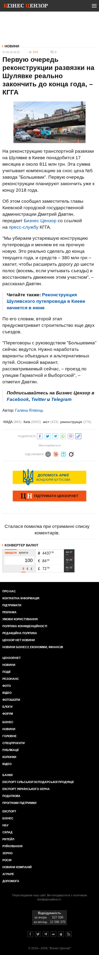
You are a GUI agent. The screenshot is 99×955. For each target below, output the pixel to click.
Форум (7, 713)
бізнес (7, 818)
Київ (32, 422)
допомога (10, 881)
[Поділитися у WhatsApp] (63, 436)
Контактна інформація (20, 598)
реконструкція (75, 422)
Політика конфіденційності (24, 626)
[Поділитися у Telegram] (55, 436)
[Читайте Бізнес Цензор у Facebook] (30, 934)
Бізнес (7, 722)
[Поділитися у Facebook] (40, 436)
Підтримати (11, 605)
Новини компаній (17, 867)
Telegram (61, 399)
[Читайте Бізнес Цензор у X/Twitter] (38, 934)
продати (11, 552)
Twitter (38, 399)
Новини (12, 46)
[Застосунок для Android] (53, 934)
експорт (9, 811)
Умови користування (20, 619)
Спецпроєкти (13, 743)
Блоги (7, 706)
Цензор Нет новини (18, 640)
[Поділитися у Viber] (71, 436)
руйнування (12, 846)
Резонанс (10, 679)
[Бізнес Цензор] (26, 7)
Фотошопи (11, 700)
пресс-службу (23, 227)
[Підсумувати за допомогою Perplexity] (63, 454)
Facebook (18, 399)
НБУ (5, 825)
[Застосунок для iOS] (61, 934)
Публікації (10, 750)
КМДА (12, 422)
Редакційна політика (19, 633)
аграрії (7, 874)
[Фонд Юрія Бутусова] (49, 477)
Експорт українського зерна (26, 789)
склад (7, 832)
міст (50, 422)
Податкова (11, 796)
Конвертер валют (21, 545)
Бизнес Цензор (40, 220)
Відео (7, 693)
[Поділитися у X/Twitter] (47, 436)
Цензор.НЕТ (11, 658)
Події (6, 672)
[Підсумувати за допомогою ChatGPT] (48, 454)
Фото (6, 686)
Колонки (9, 757)
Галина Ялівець (29, 410)
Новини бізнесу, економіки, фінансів (32, 647)
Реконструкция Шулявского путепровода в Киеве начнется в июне (46, 301)
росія (7, 860)
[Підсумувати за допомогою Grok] (71, 454)
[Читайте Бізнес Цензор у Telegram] (46, 934)
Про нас (9, 591)
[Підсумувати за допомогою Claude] (56, 454)
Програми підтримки (19, 803)
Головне (9, 736)
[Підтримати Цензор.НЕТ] (49, 496)
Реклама (9, 612)
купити (23, 552)
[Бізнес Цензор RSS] (69, 934)
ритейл (8, 839)
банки (7, 775)
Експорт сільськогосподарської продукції (38, 782)
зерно (7, 853)
